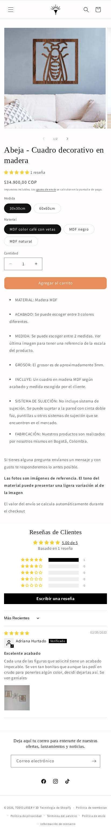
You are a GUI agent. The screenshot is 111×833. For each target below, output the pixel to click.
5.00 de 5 (70, 542)
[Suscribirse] (94, 761)
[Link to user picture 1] (17, 698)
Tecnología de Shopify (55, 807)
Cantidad (11, 253)
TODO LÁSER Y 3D (27, 807)
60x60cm (47, 208)
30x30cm (18, 208)
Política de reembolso (91, 807)
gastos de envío (46, 189)
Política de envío (94, 816)
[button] (11, 10)
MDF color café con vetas (33, 229)
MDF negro (79, 229)
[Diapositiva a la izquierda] (44, 139)
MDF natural (21, 241)
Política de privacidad (26, 816)
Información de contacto (57, 824)
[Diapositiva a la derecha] (67, 139)
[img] (16, 633)
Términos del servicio (62, 816)
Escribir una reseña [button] (55, 598)
